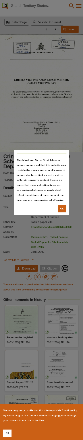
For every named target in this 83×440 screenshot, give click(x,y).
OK (62, 209)
